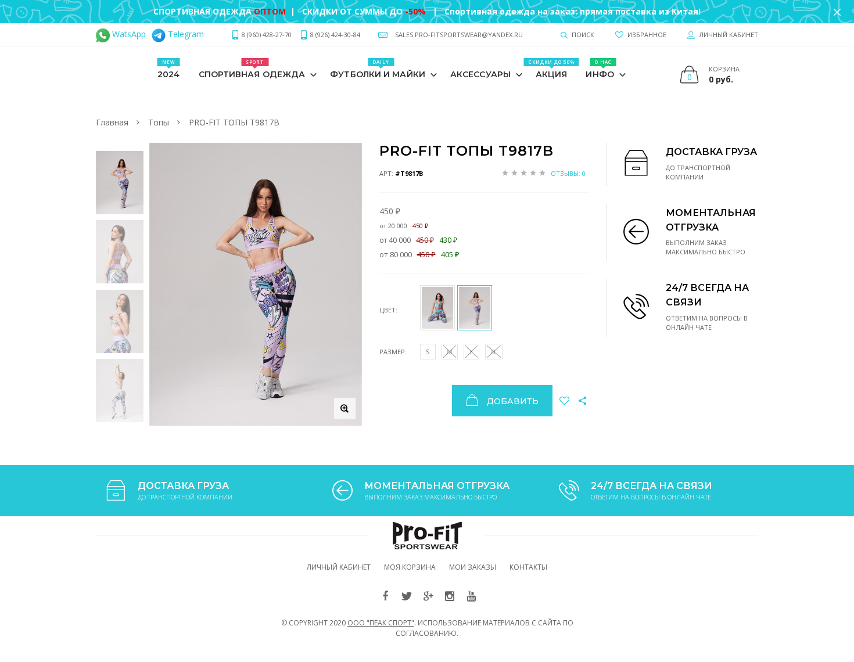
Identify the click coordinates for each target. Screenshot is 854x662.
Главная (112, 122)
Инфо (599, 69)
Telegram (185, 33)
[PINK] (474, 307)
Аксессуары (480, 74)
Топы (158, 122)
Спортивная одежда (252, 69)
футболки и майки (377, 69)
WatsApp (128, 33)
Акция (552, 69)
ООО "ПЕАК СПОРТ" (380, 623)
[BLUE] (437, 307)
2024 (168, 69)
